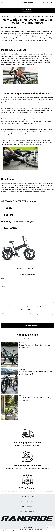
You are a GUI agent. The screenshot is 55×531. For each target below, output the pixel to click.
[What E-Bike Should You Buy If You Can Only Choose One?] (9, 407)
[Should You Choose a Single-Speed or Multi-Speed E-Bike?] (9, 354)
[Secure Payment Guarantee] (27, 456)
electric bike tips (27, 16)
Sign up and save (27, 497)
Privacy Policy (34, 314)
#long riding (5, 16)
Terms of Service (45, 314)
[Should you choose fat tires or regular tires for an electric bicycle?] (9, 381)
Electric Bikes (27, 502)
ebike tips (20, 16)
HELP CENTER (27, 507)
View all (27, 338)
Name (3, 278)
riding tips (43, 16)
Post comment (27, 309)
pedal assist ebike (36, 16)
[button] (46, 2)
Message (4, 294)
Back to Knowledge (28, 325)
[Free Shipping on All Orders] (27, 433)
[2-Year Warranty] (27, 479)
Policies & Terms (27, 512)
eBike (48, 60)
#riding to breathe (13, 16)
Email (3, 286)
